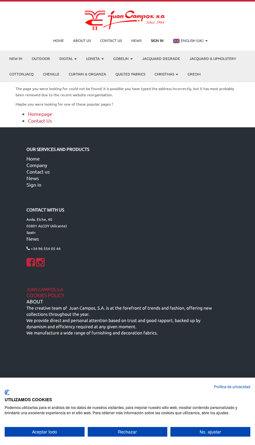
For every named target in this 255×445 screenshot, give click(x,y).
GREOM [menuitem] (194, 73)
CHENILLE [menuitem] (51, 73)
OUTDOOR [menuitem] (41, 58)
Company (36, 165)
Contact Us (40, 120)
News (32, 178)
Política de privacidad (232, 386)
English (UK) (192, 40)
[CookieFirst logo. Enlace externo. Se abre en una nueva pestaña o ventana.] (7, 392)
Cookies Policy (45, 295)
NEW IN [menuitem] (15, 58)
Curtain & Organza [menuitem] (87, 73)
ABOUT (34, 302)
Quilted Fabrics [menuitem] (130, 73)
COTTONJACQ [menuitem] (21, 73)
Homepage (40, 114)
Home (33, 158)
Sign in (33, 184)
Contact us (38, 171)
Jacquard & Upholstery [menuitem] (212, 58)
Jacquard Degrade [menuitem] (161, 58)
